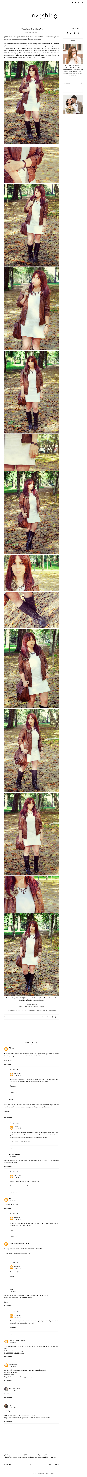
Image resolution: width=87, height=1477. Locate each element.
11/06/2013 (17, 1075)
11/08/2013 (12, 1407)
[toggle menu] (5, 2)
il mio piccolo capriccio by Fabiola (19, 1243)
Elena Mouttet (13, 1364)
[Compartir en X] (47, 1017)
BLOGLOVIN (41, 1010)
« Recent (8, 1465)
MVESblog (17, 1073)
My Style (9, 1017)
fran (10, 1405)
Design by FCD (49, 1474)
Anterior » (54, 1465)
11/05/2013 (12, 1050)
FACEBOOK (11, 1010)
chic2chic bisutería (14, 1154)
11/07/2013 (12, 1390)
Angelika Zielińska (14, 1388)
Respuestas (15, 1069)
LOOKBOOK (52, 1010)
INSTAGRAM (31, 1010)
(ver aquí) (47, 48)
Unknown (12, 1048)
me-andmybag (8, 1060)
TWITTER (21, 1010)
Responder (8, 1064)
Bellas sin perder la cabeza (17, 1340)
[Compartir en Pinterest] (52, 1017)
